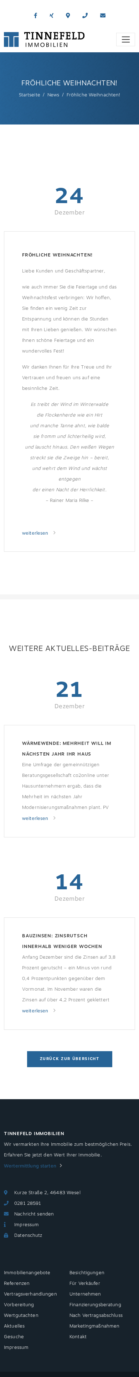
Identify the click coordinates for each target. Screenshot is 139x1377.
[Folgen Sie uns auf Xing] (51, 16)
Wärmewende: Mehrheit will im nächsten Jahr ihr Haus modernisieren (66, 749)
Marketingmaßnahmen (94, 1326)
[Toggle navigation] (125, 39)
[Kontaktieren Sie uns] (85, 16)
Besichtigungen (87, 1272)
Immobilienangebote (27, 1272)
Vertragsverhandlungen (30, 1294)
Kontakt (78, 1336)
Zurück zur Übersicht (69, 1059)
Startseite (29, 95)
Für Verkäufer (85, 1283)
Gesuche (14, 1336)
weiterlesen (36, 533)
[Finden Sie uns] (68, 16)
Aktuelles (14, 1326)
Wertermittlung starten (30, 1166)
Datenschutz (28, 1235)
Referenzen (17, 1283)
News (53, 95)
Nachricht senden (34, 1214)
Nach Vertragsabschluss (96, 1315)
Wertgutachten (21, 1315)
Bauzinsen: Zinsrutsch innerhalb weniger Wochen (62, 941)
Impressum (26, 1224)
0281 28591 (27, 1203)
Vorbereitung (19, 1304)
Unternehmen (85, 1294)
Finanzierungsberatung (95, 1304)
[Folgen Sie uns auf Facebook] (35, 16)
